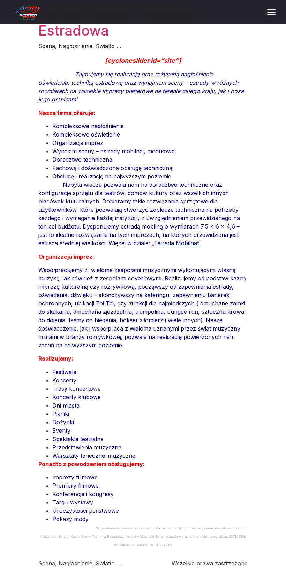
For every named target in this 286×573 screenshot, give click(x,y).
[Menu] (271, 12)
